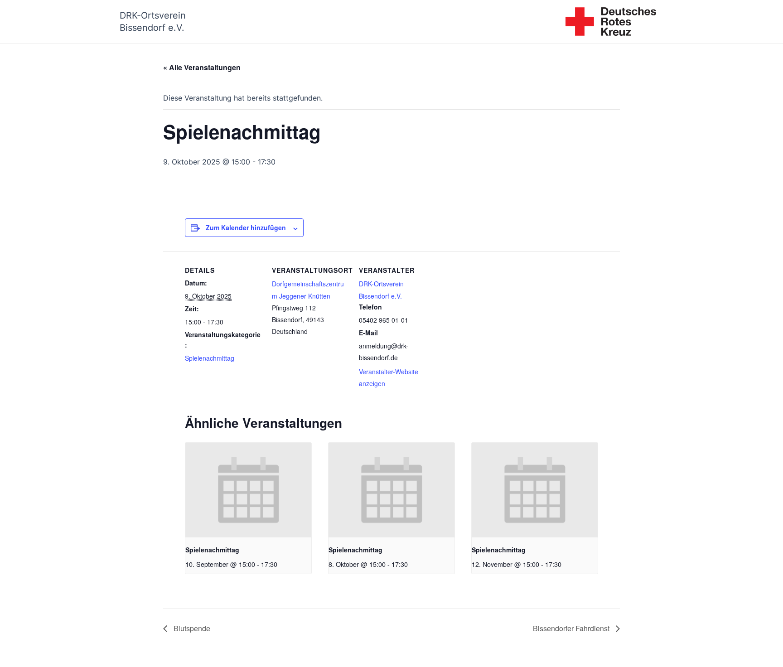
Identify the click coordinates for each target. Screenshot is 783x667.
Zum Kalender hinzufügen (246, 227)
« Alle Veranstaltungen (202, 67)
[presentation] (248, 490)
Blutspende (191, 628)
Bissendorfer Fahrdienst (572, 628)
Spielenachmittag (209, 357)
